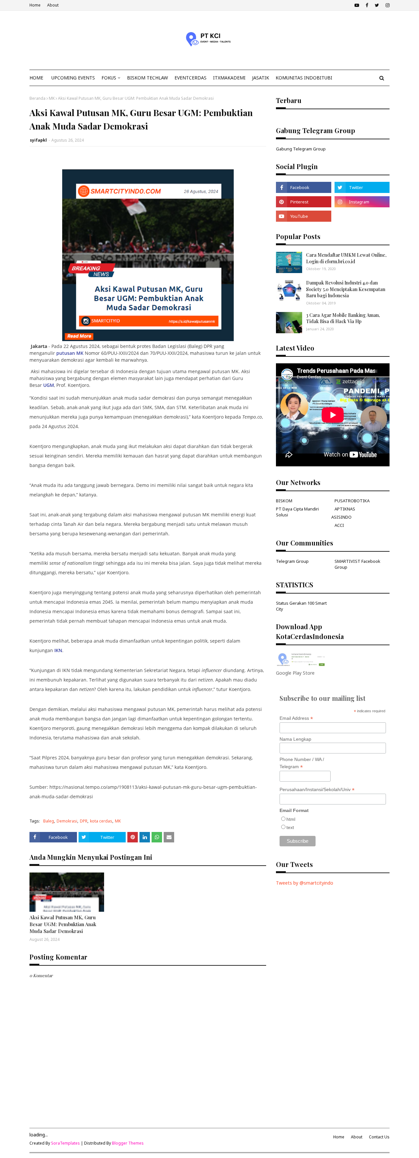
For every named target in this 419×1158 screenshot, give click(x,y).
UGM (48, 385)
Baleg (48, 821)
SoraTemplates (65, 1143)
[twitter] (377, 5)
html (290, 819)
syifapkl (38, 140)
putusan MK (69, 353)
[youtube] (357, 5)
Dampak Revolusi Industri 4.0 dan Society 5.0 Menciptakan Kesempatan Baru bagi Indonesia (345, 289)
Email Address (296, 718)
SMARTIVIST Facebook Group (357, 564)
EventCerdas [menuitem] (190, 78)
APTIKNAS (345, 509)
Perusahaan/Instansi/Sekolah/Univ (317, 789)
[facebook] (367, 5)
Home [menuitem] (36, 78)
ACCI (339, 525)
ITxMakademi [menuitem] (229, 78)
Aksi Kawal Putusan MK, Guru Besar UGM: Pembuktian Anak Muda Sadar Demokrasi (62, 924)
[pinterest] (303, 201)
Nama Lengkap (295, 739)
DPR (83, 821)
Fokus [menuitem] (108, 78)
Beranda (37, 98)
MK (52, 98)
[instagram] (387, 5)
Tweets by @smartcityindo (304, 883)
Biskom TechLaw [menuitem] (147, 78)
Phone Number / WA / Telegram (302, 763)
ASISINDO (341, 517)
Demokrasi (67, 821)
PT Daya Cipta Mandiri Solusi (297, 512)
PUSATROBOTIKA (352, 501)
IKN (58, 650)
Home (35, 5)
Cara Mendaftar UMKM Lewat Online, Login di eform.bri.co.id (346, 258)
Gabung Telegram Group (301, 149)
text (290, 827)
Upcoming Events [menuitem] (73, 78)
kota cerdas (101, 821)
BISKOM (284, 501)
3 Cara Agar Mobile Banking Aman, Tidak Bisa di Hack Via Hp (343, 318)
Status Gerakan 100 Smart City (301, 606)
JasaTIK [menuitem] (260, 78)
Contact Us (379, 1137)
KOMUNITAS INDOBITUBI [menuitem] (304, 78)
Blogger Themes (128, 1143)
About (53, 5)
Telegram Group (292, 561)
